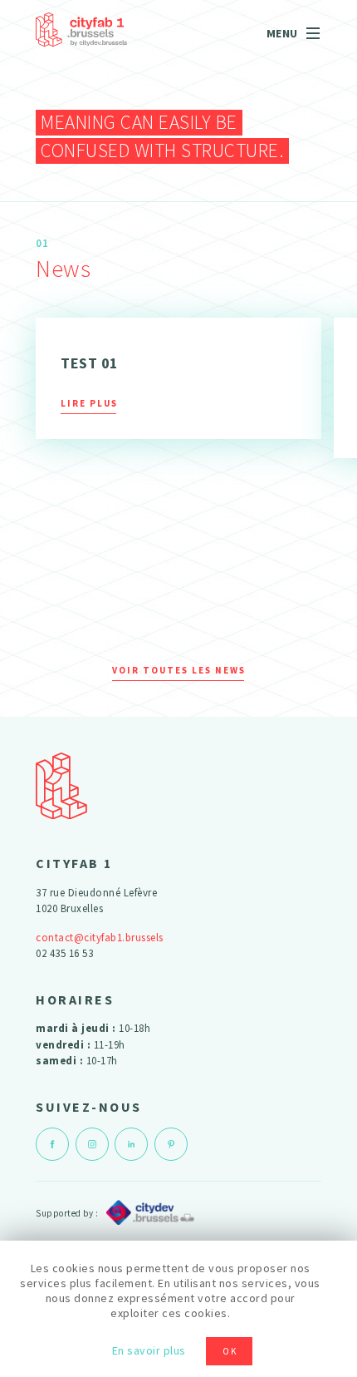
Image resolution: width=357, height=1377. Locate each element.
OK (230, 1351)
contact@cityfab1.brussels (100, 937)
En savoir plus (149, 1350)
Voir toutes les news (179, 670)
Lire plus (89, 403)
